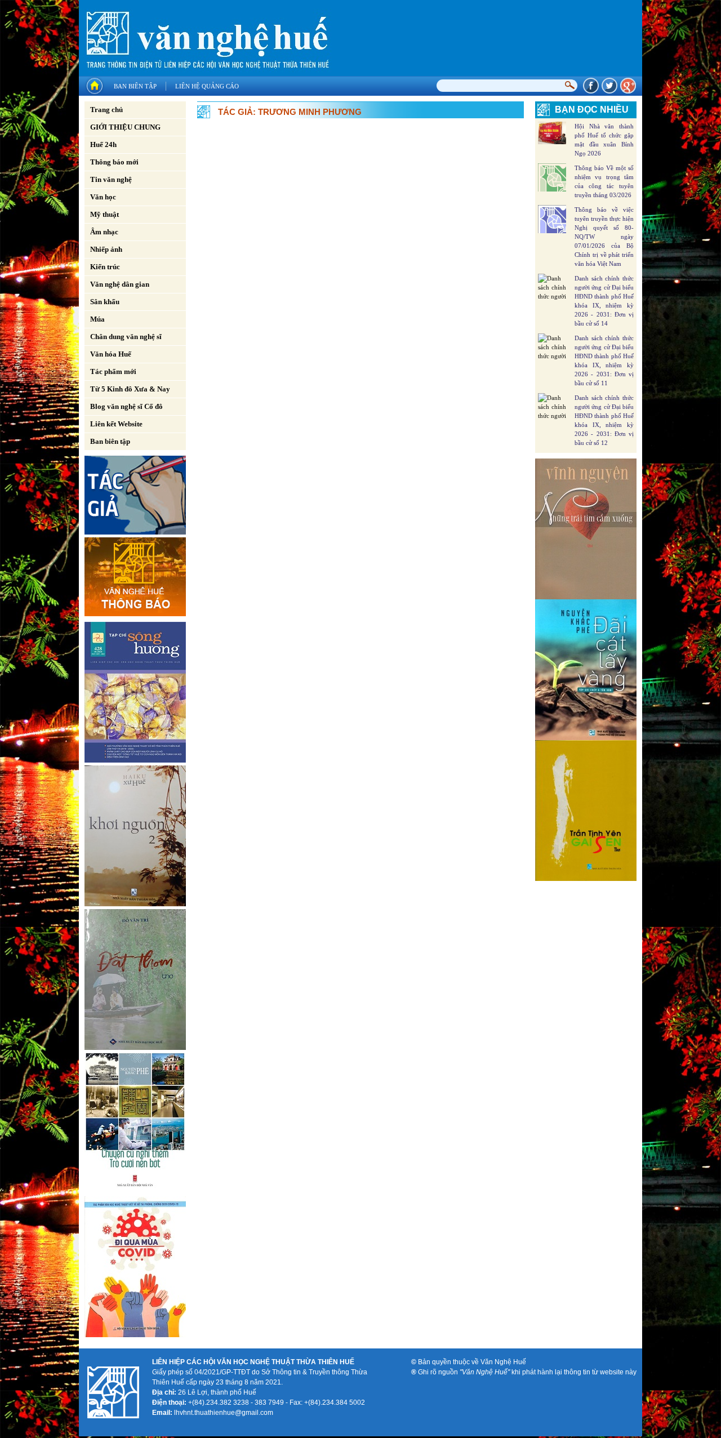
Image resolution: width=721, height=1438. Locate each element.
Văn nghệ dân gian (119, 284)
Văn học (103, 197)
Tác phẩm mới (113, 371)
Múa (97, 319)
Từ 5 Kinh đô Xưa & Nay (130, 389)
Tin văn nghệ (111, 179)
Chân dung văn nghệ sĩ (126, 336)
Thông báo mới (114, 162)
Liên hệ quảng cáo (207, 86)
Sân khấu (104, 301)
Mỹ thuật (104, 214)
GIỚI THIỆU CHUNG (125, 127)
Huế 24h (103, 144)
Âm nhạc (104, 232)
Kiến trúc (105, 266)
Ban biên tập (135, 86)
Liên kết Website (116, 424)
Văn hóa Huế (110, 354)
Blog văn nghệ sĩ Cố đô (126, 406)
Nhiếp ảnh (106, 249)
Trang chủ (106, 109)
